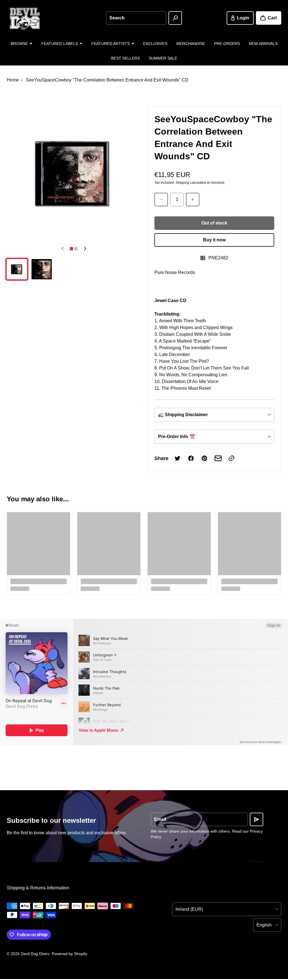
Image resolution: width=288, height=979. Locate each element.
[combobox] (136, 18)
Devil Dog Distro (35, 953)
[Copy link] (231, 458)
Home (13, 80)
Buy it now (214, 239)
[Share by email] (218, 458)
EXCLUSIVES (155, 43)
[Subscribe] (256, 819)
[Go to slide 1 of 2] (17, 269)
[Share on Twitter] (177, 458)
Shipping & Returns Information (38, 887)
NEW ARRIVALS (263, 43)
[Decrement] (161, 199)
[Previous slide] (62, 248)
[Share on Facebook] (191, 458)
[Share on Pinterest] (204, 458)
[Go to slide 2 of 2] (42, 269)
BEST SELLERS (125, 58)
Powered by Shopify (69, 953)
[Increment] (192, 199)
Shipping (182, 183)
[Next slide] (85, 248)
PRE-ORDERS (227, 43)
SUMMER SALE (163, 58)
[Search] (175, 18)
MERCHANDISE (190, 43)
